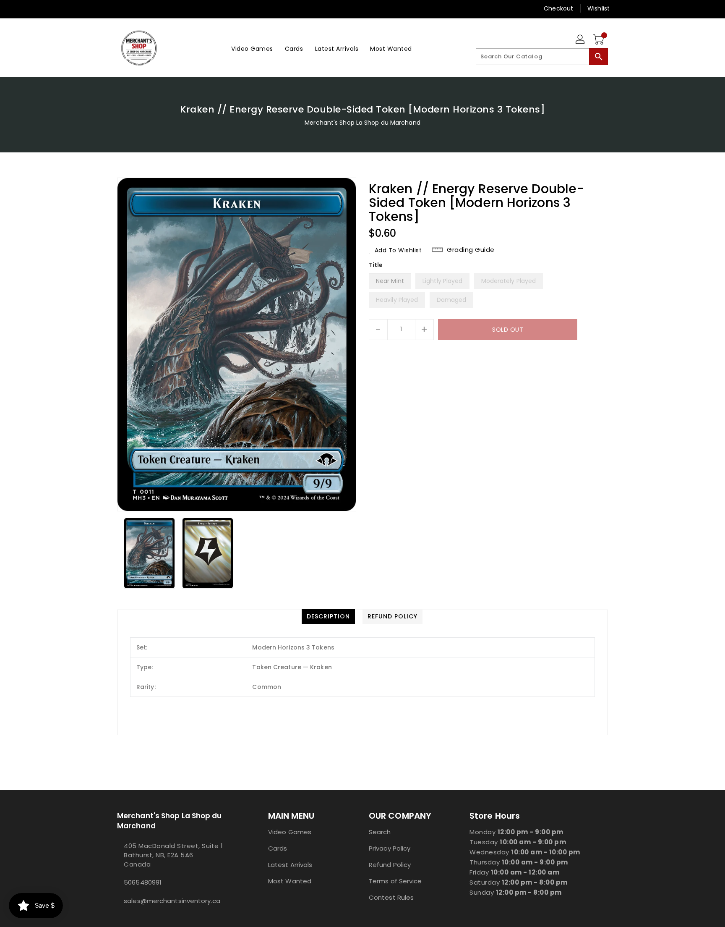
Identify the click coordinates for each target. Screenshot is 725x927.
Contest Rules (391, 897)
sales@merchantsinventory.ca (172, 900)
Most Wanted (289, 881)
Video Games (289, 831)
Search (380, 831)
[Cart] (599, 39)
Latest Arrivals (290, 864)
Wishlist (598, 8)
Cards (277, 848)
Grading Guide (471, 250)
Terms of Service (395, 881)
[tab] (328, 616)
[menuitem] (252, 48)
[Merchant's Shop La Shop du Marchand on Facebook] (105, 8)
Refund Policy (390, 864)
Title (376, 265)
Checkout (558, 8)
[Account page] (580, 39)
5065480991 (143, 882)
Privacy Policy (389, 848)
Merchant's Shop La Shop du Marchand (362, 122)
